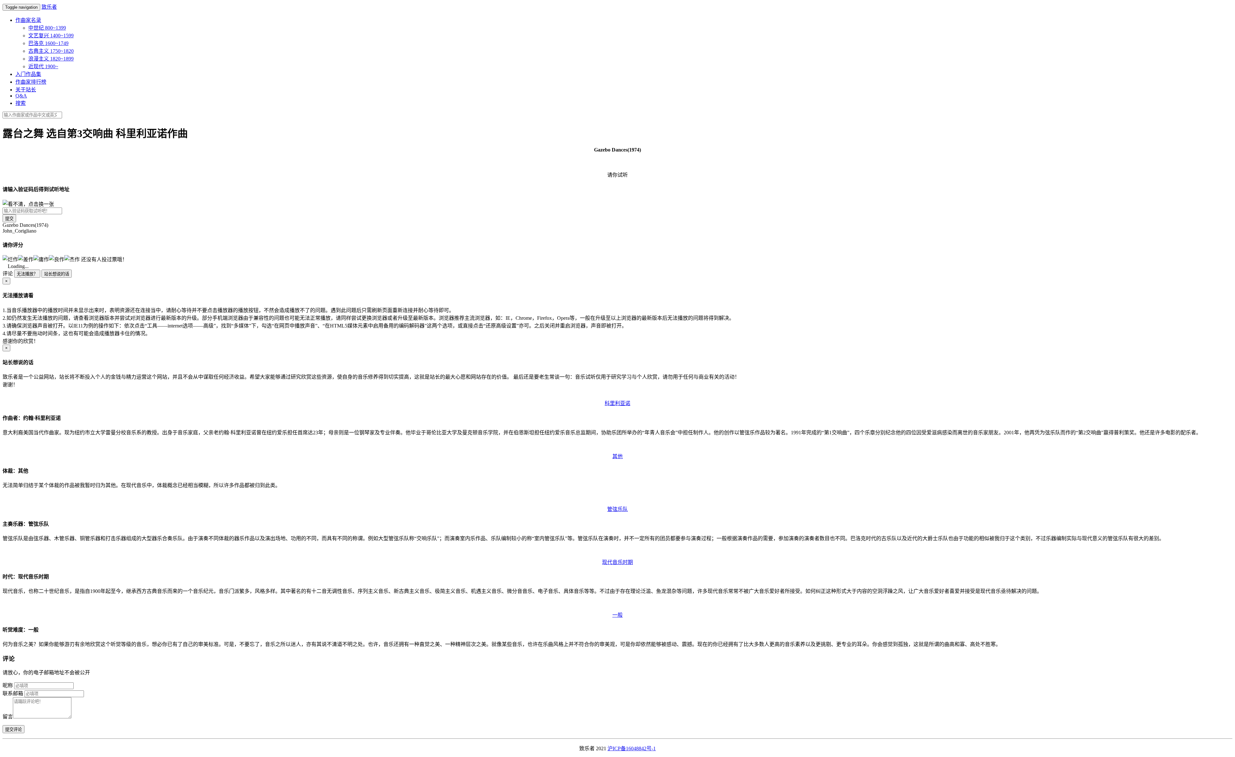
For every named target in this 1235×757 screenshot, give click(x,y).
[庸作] (41, 259)
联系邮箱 (13, 693)
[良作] (56, 259)
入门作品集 (28, 74)
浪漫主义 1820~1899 (51, 58)
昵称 (8, 685)
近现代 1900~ (43, 66)
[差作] (25, 259)
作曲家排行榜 (30, 82)
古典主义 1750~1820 (51, 51)
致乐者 (49, 7)
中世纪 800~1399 (47, 28)
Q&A (21, 95)
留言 (8, 716)
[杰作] (72, 259)
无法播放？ (27, 274)
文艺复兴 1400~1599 (51, 35)
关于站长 (25, 89)
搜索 (20, 103)
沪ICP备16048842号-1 (632, 748)
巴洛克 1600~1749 (48, 43)
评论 (8, 273)
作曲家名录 (28, 20)
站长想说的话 (56, 274)
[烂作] (10, 259)
